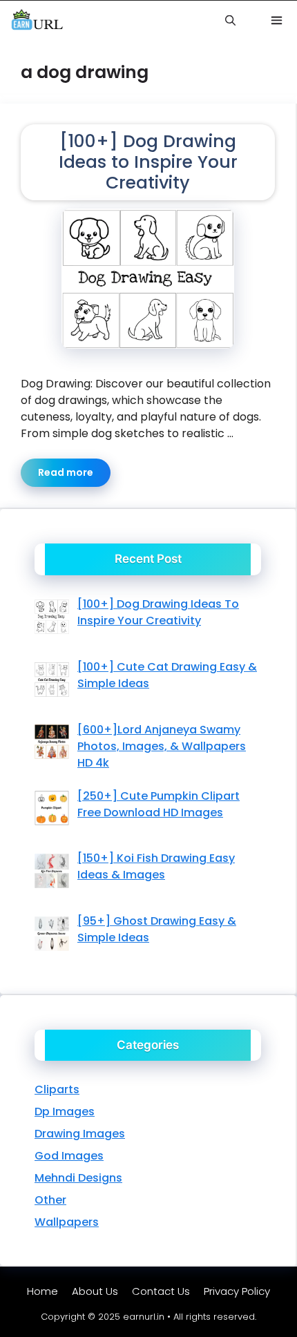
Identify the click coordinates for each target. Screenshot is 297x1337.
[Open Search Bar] (230, 20)
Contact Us (161, 1291)
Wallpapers (67, 1222)
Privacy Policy (237, 1291)
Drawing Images (80, 1134)
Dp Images (65, 1111)
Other (50, 1200)
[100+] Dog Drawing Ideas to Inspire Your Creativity (148, 162)
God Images (69, 1156)
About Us (95, 1291)
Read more (65, 472)
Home (42, 1291)
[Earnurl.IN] (37, 20)
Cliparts (57, 1089)
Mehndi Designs (78, 1178)
